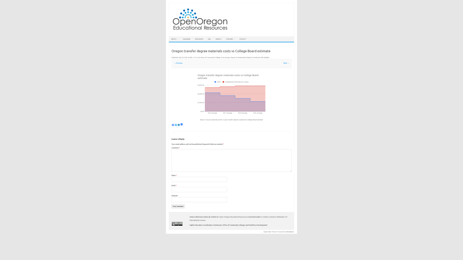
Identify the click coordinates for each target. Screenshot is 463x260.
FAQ (209, 39)
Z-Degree (229, 39)
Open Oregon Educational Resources (233, 217)
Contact (242, 39)
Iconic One (267, 232)
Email (174, 185)
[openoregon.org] (200, 32)
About (173, 39)
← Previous (178, 63)
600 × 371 (193, 57)
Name (174, 175)
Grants (218, 39)
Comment (175, 148)
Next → (286, 63)
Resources (199, 39)
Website (174, 196)
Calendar (186, 39)
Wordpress (290, 232)
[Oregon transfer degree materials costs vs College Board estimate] (231, 94)
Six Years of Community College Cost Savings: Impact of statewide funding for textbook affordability (233, 57)
